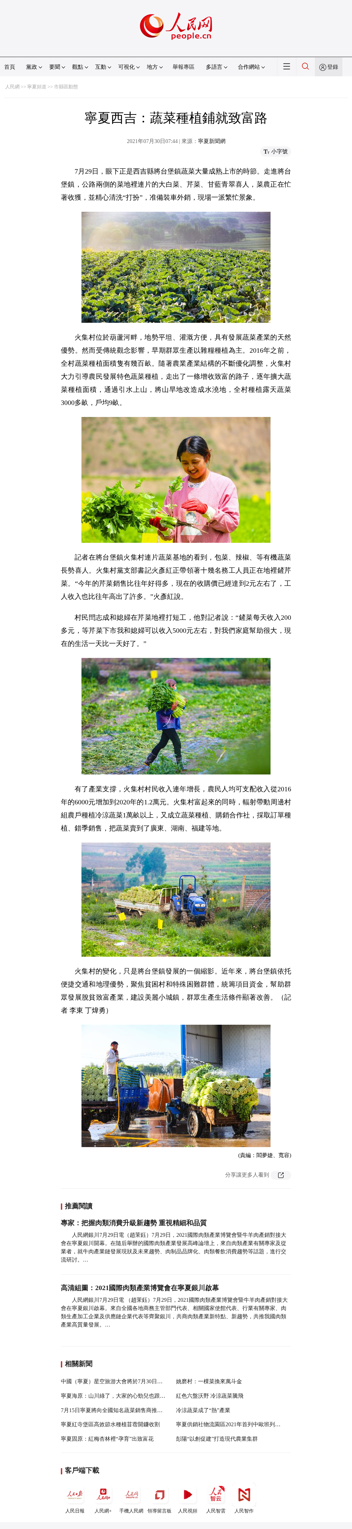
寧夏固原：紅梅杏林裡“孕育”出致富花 (107, 1439)
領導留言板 (159, 1511)
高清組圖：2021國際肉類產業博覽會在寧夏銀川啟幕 (140, 1287)
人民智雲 (216, 1511)
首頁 (9, 67)
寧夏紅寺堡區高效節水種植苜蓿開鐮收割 (110, 1424)
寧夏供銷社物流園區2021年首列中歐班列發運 (231, 1424)
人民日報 (75, 1511)
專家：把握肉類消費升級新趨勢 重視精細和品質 (134, 1222)
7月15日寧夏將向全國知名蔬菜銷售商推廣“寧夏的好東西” (130, 1410)
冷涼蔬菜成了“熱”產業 (203, 1410)
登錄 (332, 67)
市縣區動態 (66, 86)
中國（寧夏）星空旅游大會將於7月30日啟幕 (114, 1381)
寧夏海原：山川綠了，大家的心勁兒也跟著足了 (118, 1396)
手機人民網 (131, 1511)
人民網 (12, 86)
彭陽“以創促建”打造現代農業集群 (217, 1439)
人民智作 (244, 1511)
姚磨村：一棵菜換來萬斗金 (209, 1381)
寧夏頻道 (36, 86)
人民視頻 (187, 1511)
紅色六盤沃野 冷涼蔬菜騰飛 (209, 1396)
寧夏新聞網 (212, 141)
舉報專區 (184, 67)
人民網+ (103, 1511)
